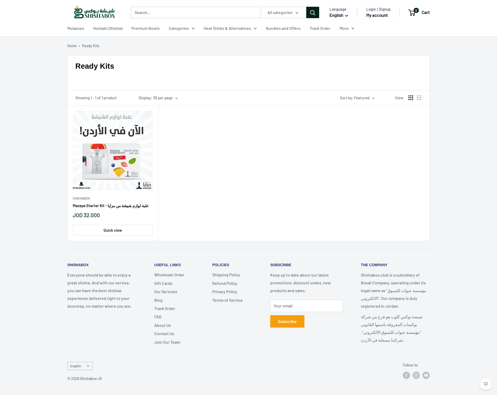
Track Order (320, 28)
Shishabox (81, 198)
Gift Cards (163, 283)
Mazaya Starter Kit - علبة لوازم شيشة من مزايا (111, 205)
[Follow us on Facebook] (406, 375)
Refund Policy (224, 283)
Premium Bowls (145, 28)
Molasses (75, 28)
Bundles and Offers (283, 28)
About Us (162, 325)
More (344, 28)
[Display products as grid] (410, 97)
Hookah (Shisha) (107, 28)
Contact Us (164, 333)
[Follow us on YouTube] (426, 375)
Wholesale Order (169, 274)
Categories (179, 28)
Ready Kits (90, 46)
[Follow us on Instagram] (416, 375)
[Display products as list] (419, 97)
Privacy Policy (224, 291)
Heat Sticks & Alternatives (227, 28)
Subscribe (287, 321)
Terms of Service (227, 300)
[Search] (312, 12)
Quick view (113, 230)
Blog (158, 300)
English (75, 366)
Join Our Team (167, 342)
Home (72, 46)
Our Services (165, 291)
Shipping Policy (226, 274)
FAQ (157, 316)
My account (377, 15)
